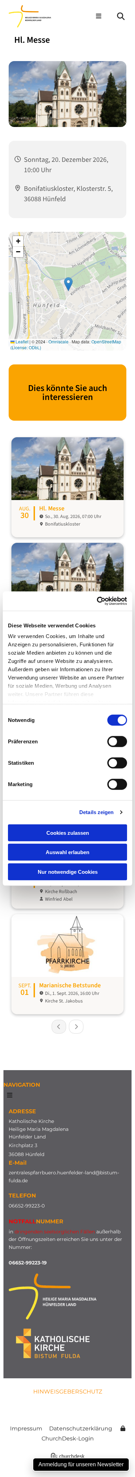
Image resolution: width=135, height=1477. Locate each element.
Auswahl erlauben (67, 852)
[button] (97, 16)
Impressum (26, 1428)
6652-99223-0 (28, 1206)
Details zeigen (96, 812)
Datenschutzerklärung (80, 1428)
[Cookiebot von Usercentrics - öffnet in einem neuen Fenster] (97, 601)
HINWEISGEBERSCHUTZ (67, 1391)
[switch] (117, 741)
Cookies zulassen (67, 832)
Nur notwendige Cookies (68, 871)
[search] (120, 16)
